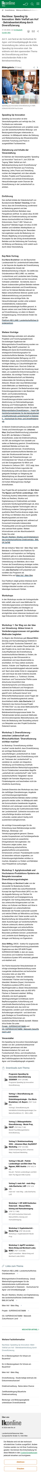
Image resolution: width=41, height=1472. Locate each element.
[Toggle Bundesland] (25, 4)
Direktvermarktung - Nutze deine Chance (18, 1386)
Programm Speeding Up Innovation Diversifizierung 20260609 (21, 1079)
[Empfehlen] (33, 31)
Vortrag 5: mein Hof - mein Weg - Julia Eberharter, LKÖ (22, 1188)
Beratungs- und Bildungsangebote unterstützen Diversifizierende (15, 1401)
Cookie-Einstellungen (28, 1453)
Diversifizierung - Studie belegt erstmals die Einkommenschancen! (19, 1379)
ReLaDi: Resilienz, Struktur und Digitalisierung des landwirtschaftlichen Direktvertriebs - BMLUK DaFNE (20, 539)
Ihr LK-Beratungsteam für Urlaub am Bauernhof (16, 1357)
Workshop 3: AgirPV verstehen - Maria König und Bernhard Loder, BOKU (22, 1250)
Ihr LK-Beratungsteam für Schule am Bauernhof (16, 1365)
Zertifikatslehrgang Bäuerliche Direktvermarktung (14, 1393)
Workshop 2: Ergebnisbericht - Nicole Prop (21, 1232)
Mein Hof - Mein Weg (24, 575)
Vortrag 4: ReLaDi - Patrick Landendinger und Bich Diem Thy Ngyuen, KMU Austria (23, 1168)
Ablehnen (20, 1462)
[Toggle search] (32, 4)
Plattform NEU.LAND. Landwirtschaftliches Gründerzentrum (20, 321)
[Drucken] (28, 31)
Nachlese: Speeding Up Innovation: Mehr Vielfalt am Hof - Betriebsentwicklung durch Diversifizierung (19, 1347)
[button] (37, 3)
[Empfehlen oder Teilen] (37, 31)
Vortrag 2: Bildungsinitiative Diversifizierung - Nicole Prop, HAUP (21, 1127)
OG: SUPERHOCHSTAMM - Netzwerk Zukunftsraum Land (20, 1030)
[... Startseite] (8, 4)
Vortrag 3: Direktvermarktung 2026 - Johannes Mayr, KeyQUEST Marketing (23, 1146)
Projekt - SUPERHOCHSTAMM (14, 1026)
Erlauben (20, 1469)
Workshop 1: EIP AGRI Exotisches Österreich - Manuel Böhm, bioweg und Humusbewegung (22, 1211)
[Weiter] (35, 82)
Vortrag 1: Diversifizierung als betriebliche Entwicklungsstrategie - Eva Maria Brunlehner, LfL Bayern (23, 1103)
